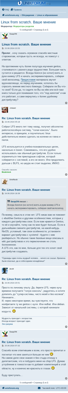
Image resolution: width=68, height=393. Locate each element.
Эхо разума (7, 324)
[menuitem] (5, 9)
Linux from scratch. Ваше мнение (28, 22)
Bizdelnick (6, 172)
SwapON (15, 201)
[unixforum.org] (34, 3)
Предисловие (28, 79)
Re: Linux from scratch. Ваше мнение (26, 118)
